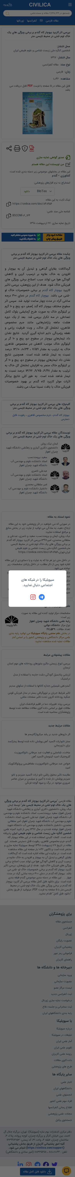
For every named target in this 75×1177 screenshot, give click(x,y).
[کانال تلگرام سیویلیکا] (42, 597)
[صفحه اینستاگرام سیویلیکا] (33, 597)
